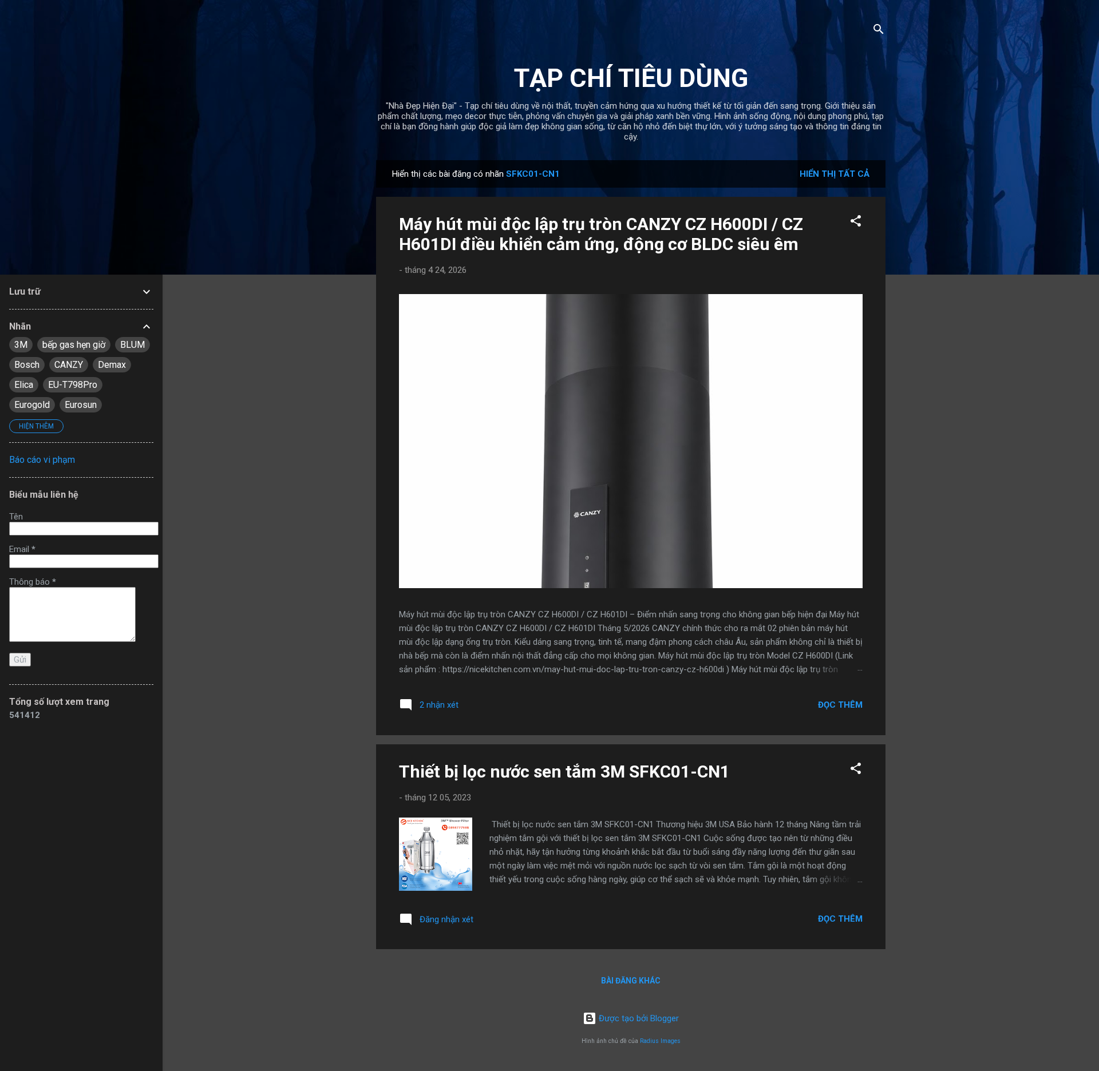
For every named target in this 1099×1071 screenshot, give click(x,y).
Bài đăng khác (631, 980)
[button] (856, 223)
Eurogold (32, 404)
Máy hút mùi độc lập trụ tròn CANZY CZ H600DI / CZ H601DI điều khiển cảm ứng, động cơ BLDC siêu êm (601, 234)
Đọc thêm (840, 705)
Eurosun (81, 404)
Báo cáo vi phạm (42, 459)
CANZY (68, 364)
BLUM (132, 344)
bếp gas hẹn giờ (73, 344)
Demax (112, 364)
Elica (23, 384)
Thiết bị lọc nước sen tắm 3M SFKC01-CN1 (564, 771)
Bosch (26, 364)
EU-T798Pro (72, 384)
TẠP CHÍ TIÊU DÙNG (631, 78)
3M (20, 344)
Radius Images (660, 1041)
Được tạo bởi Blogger (637, 1018)
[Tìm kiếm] (878, 31)
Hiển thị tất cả (834, 174)
